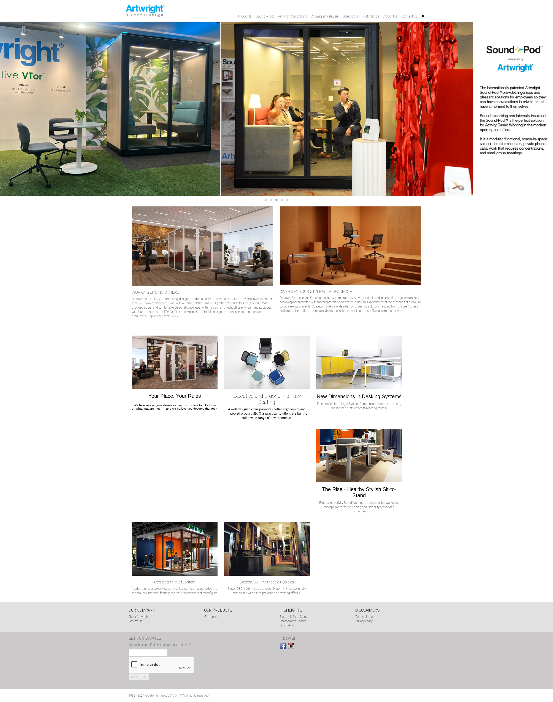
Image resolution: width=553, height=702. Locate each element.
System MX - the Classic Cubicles (267, 582)
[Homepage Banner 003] (276, 108)
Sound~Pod (265, 16)
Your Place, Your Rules (174, 396)
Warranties (211, 616)
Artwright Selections (292, 16)
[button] (266, 200)
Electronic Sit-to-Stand (294, 616)
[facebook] (283, 645)
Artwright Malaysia (324, 16)
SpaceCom (351, 16)
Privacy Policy (364, 621)
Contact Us (409, 16)
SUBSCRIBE (138, 677)
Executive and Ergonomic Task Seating (266, 399)
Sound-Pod (287, 625)
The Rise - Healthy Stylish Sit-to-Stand (359, 492)
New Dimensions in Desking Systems (359, 396)
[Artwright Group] (145, 10)
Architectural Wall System (174, 582)
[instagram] (291, 645)
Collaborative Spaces (293, 621)
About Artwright (139, 616)
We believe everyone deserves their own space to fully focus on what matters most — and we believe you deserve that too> (174, 406)
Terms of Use (364, 616)
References (371, 16)
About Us (390, 16)
